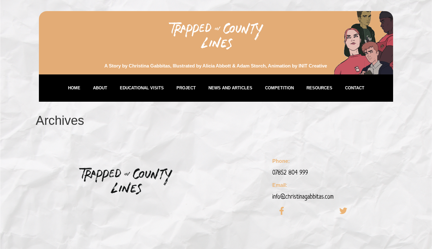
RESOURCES (319, 88)
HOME (74, 88)
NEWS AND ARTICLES (230, 88)
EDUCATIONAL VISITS (142, 88)
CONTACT (354, 88)
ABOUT (100, 88)
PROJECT (186, 88)
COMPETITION (279, 88)
